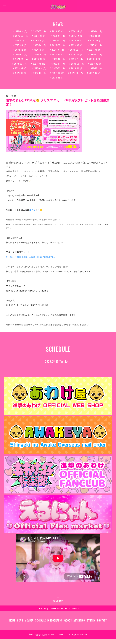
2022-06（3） (59, 77)
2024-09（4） (77, 49)
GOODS (68, 620)
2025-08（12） (58, 40)
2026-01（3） (59, 35)
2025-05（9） (22, 45)
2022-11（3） (22, 72)
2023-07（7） (59, 63)
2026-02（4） (41, 35)
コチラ (32, 210)
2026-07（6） (40, 31)
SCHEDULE (40, 620)
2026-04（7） (96, 31)
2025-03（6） (59, 45)
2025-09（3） (40, 40)
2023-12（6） (59, 59)
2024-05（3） (59, 54)
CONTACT (102, 620)
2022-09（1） (58, 72)
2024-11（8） (40, 49)
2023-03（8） (40, 68)
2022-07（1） (96, 72)
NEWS (20, 620)
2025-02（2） (78, 45)
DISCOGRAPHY (55, 620)
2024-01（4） (41, 59)
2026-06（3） (59, 31)
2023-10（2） (96, 59)
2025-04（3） (40, 45)
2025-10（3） (21, 40)
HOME (12, 620)
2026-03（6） (22, 35)
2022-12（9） (96, 68)
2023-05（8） (97, 63)
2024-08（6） (96, 49)
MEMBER (29, 620)
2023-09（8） (21, 63)
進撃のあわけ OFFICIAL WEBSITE (52, 634)
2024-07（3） (21, 54)
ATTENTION (79, 620)
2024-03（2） (96, 54)
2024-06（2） (40, 54)
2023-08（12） (40, 63)
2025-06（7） (97, 40)
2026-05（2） (78, 31)
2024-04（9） (78, 54)
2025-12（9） (78, 35)
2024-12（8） (22, 49)
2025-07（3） (78, 40)
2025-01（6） (96, 45)
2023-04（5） (22, 68)
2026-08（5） (21, 31)
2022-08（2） (77, 72)
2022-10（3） (40, 72)
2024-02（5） (22, 59)
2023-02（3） (59, 68)
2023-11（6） (77, 59)
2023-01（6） (78, 68)
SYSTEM (91, 620)
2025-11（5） (96, 35)
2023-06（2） (78, 63)
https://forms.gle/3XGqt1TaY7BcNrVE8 (30, 256)
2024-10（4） (58, 49)
